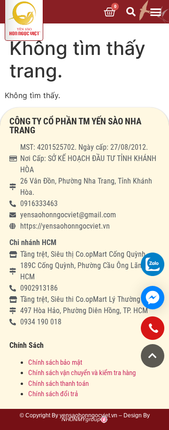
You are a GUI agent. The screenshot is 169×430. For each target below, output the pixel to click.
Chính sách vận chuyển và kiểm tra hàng (82, 373)
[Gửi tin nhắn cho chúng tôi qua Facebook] (152, 297)
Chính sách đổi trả (53, 394)
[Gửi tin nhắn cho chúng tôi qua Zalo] (152, 264)
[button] (156, 12)
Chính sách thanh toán (58, 383)
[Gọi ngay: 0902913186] (152, 331)
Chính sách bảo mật (56, 362)
